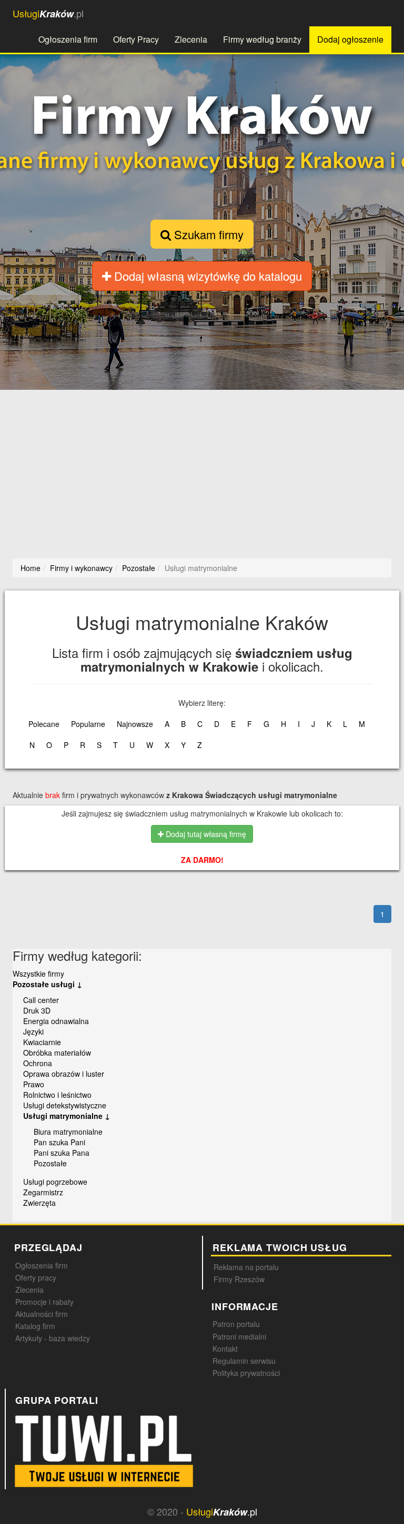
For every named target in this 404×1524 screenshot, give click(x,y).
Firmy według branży (262, 39)
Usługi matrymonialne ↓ (66, 1115)
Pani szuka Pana (61, 1152)
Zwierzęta (39, 1202)
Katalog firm (35, 1326)
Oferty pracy (35, 1277)
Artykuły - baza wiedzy (52, 1338)
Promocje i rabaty (44, 1301)
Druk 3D (36, 1010)
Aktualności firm (41, 1314)
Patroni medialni (239, 1336)
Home (31, 568)
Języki (33, 1031)
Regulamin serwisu (244, 1360)
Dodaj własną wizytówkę (206, 276)
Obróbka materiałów (57, 1052)
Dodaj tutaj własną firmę (205, 834)
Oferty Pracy (136, 39)
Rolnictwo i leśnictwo (57, 1094)
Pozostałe (50, 1163)
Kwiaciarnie (42, 1042)
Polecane (43, 724)
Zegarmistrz (43, 1192)
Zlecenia (191, 39)
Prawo (33, 1084)
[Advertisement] (202, 471)
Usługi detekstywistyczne (64, 1105)
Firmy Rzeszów (239, 1279)
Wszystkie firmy (38, 973)
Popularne (88, 724)
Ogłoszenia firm (67, 39)
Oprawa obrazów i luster (63, 1073)
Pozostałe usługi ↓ (47, 984)
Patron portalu (236, 1324)
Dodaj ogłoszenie (350, 39)
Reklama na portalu (246, 1267)
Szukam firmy (207, 234)
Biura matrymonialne (68, 1131)
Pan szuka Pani (59, 1142)
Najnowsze (135, 724)
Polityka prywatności (246, 1373)
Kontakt (225, 1348)
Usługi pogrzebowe (55, 1181)
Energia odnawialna (56, 1021)
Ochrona (37, 1063)
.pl (48, 13)
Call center (41, 1000)
